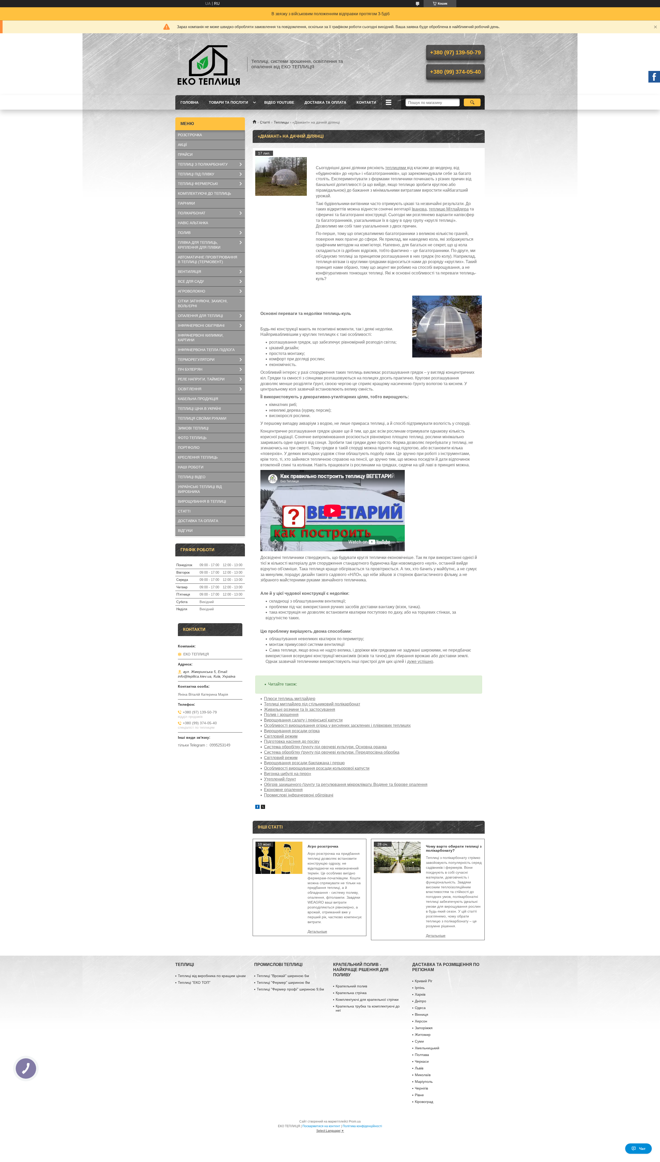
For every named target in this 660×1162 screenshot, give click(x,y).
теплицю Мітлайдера (449, 209)
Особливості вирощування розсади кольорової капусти (316, 768)
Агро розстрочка (323, 846)
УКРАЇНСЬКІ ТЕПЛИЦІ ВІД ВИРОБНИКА (200, 489)
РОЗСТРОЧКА (190, 135)
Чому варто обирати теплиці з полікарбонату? (454, 848)
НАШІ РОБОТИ (190, 467)
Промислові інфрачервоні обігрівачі (298, 795)
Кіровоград (424, 1102)
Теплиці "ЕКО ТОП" (194, 982)
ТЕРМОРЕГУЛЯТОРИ (196, 359)
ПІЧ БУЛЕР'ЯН (190, 369)
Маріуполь (424, 1081)
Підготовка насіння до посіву (291, 741)
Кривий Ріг (423, 981)
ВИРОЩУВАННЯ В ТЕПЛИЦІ (202, 501)
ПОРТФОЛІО (189, 447)
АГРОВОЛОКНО (191, 291)
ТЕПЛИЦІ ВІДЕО (191, 477)
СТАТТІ (184, 511)
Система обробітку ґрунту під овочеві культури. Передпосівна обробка (331, 752)
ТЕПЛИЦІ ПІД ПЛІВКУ (196, 174)
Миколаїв (423, 1075)
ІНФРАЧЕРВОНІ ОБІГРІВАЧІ (201, 325)
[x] (263, 807)
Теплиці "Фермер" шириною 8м (283, 982)
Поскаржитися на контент (321, 1126)
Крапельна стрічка (351, 993)
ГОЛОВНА (189, 102)
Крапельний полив (351, 986)
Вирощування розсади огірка (292, 731)
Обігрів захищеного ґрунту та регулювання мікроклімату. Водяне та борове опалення (345, 784)
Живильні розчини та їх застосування (299, 709)
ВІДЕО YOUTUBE (279, 102)
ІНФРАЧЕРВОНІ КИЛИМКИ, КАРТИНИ (201, 337)
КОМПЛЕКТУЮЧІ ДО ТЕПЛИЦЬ (204, 193)
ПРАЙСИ (185, 154)
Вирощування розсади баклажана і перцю (304, 763)
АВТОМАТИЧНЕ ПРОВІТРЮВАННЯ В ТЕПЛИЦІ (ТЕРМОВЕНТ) (207, 259)
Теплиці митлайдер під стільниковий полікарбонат (312, 704)
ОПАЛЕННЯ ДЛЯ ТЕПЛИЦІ (200, 316)
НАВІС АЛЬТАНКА (193, 223)
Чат (642, 1149)
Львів (419, 1068)
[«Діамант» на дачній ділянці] (281, 176)
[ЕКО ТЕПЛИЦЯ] (208, 64)
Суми (419, 1041)
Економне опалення (283, 789)
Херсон (421, 1021)
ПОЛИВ (184, 233)
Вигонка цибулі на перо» (287, 773)
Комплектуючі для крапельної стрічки (367, 999)
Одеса (420, 1008)
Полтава (422, 1055)
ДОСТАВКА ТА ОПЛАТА (325, 102)
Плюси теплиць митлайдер (289, 698)
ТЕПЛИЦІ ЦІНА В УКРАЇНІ (199, 409)
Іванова (419, 209)
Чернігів (421, 1088)
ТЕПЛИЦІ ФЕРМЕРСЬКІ (198, 184)
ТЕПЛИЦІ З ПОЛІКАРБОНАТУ (203, 164)
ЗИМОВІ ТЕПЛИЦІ (193, 428)
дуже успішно (420, 661)
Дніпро (420, 1001)
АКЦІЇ (182, 145)
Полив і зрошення (281, 714)
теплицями (396, 168)
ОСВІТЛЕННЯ (189, 389)
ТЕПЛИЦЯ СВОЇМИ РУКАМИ (202, 418)
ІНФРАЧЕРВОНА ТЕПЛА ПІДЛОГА (206, 350)
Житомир (423, 1035)
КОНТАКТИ (366, 102)
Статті (265, 122)
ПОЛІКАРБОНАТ (191, 213)
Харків (420, 994)
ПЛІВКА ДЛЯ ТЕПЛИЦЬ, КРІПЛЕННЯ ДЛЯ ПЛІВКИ (199, 244)
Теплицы (281, 122)
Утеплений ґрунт (280, 779)
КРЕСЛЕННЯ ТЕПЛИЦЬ (198, 457)
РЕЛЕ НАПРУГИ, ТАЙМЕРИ (201, 379)
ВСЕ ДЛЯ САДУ (191, 281)
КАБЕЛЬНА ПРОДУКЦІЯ (198, 399)
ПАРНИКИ (186, 203)
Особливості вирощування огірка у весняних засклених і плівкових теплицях (337, 725)
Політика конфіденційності (362, 1126)
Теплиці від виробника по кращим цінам (212, 976)
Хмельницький (427, 1048)
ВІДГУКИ (185, 531)
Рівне (419, 1095)
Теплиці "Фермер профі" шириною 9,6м (290, 989)
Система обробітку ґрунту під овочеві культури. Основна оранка (325, 747)
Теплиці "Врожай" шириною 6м (283, 976)
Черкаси (422, 1061)
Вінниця (421, 1014)
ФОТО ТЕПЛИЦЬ (192, 438)
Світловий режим (281, 736)
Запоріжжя (424, 1028)
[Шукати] (472, 102)
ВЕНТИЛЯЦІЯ (189, 272)
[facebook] (257, 807)
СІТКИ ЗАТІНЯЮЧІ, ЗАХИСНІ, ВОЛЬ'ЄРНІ (203, 303)
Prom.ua (355, 1121)
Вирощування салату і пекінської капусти (303, 720)
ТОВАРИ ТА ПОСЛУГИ (228, 102)
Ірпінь (420, 988)
